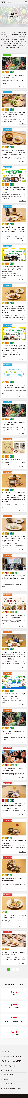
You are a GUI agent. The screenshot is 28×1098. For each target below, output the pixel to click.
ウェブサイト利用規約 (7, 1075)
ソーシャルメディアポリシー (9, 1084)
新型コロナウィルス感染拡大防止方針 (11, 1088)
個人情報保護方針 (6, 1079)
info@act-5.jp (12, 1066)
